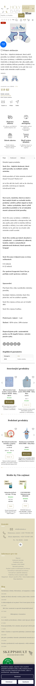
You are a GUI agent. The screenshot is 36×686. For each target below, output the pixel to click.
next (34, 382)
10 (23, 467)
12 (28, 467)
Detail (25, 405)
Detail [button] (10, 506)
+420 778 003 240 (27, 533)
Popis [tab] (4, 158)
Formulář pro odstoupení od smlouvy (18, 570)
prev (2, 382)
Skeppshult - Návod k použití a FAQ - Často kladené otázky (18, 577)
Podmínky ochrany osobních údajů (17, 575)
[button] (10, 505)
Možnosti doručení (6, 95)
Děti (18, 356)
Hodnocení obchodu (18, 560)
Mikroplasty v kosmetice (18, 614)
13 (30, 467)
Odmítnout (9, 682)
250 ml (12, 450)
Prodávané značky (18, 562)
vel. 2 (26, 398)
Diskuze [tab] (23, 158)
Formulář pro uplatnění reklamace (18, 573)
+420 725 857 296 (26, 537)
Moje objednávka (18, 579)
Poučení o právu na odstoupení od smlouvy (18, 568)
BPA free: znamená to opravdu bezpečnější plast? (18, 608)
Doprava (18, 558)
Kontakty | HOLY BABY (18, 564)
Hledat (21, 15)
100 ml (7, 450)
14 (32, 467)
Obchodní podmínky (18, 566)
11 (25, 467)
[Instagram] (20, 545)
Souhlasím (26, 682)
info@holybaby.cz (20, 529)
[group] (10, 498)
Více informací (14, 672)
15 (34, 467)
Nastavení (17, 676)
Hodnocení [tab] (13, 158)
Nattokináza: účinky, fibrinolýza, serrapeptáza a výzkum (18, 590)
